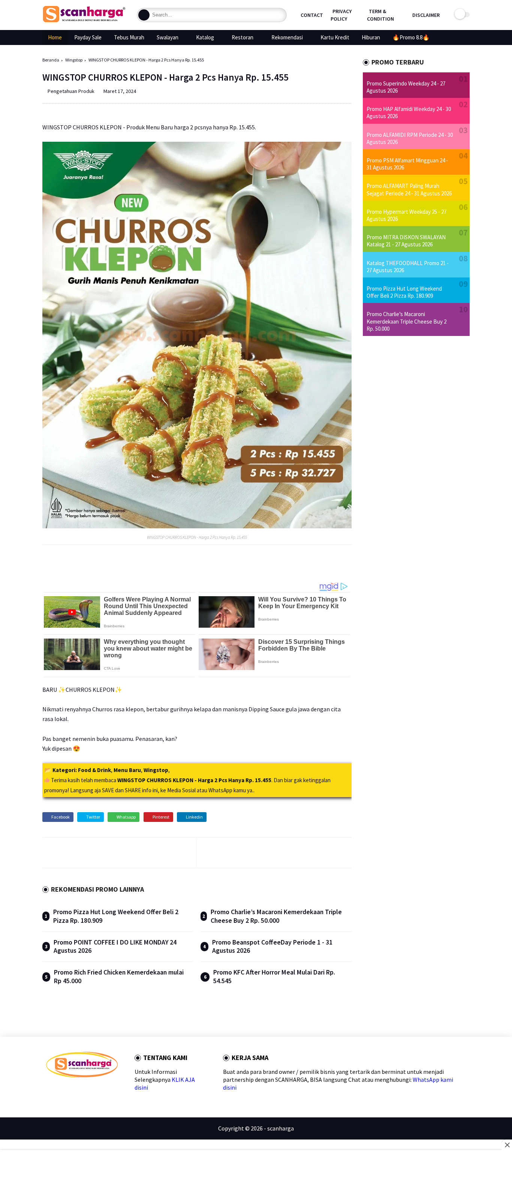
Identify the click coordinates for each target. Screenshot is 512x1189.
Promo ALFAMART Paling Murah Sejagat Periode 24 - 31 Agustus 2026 (409, 189)
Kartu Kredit (334, 37)
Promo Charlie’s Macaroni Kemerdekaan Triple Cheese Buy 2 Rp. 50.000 (276, 916)
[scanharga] (84, 21)
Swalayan (167, 37)
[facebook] (49, 1091)
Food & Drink (94, 770)
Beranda (50, 60)
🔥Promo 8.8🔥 (411, 37)
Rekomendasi (287, 37)
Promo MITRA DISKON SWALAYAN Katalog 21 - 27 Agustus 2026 (406, 241)
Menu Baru (127, 770)
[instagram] (97, 1091)
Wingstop (73, 60)
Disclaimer (426, 15)
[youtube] (109, 1091)
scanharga (280, 1128)
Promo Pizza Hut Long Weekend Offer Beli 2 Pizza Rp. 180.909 (404, 292)
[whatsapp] (73, 1091)
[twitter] (61, 1091)
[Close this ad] (507, 1145)
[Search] (144, 15)
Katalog (205, 37)
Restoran (242, 37)
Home (55, 37)
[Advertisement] (256, 1170)
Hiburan (371, 37)
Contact (312, 15)
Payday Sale (88, 37)
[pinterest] (85, 1091)
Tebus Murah (129, 37)
